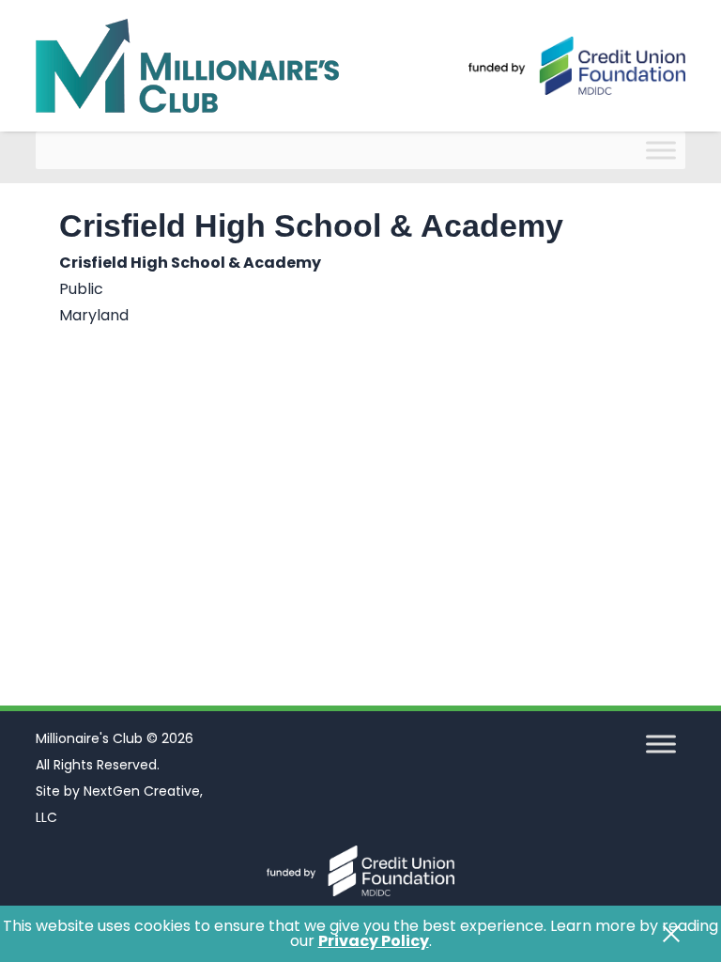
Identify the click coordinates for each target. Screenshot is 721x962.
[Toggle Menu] (661, 150)
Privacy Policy (373, 941)
